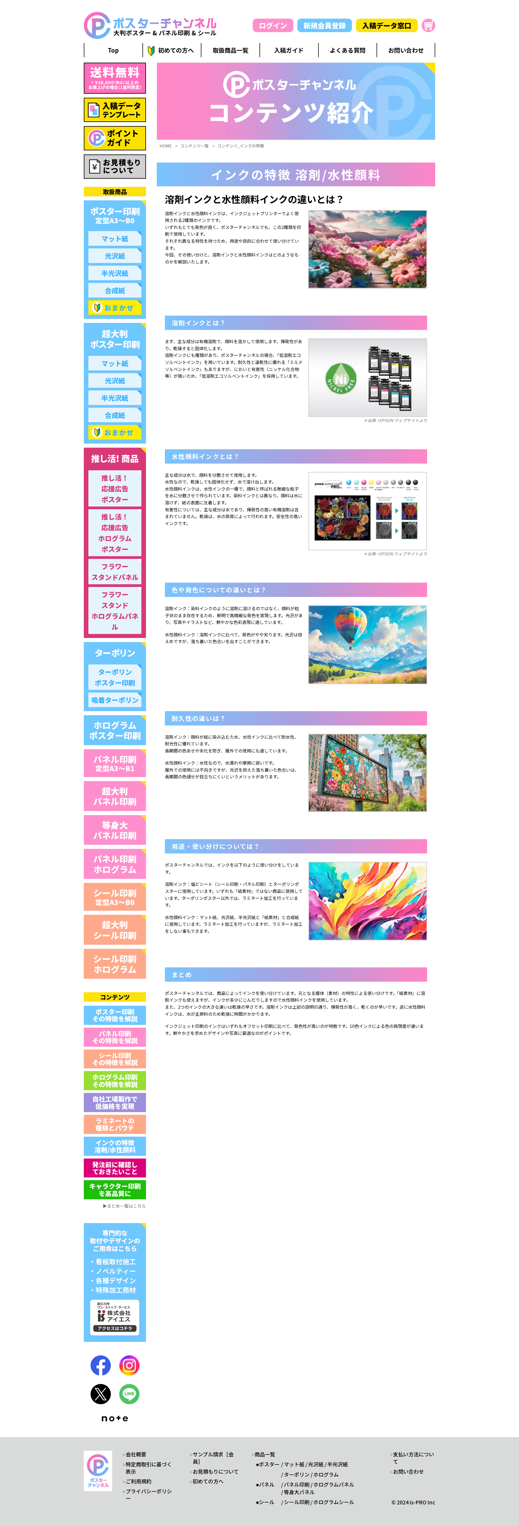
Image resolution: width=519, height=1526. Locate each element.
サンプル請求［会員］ (213, 1458)
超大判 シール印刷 (115, 929)
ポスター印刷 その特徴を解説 (115, 1015)
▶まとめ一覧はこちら (124, 1206)
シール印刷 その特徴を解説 (115, 1059)
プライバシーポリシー (149, 1495)
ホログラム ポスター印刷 (115, 730)
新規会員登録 (325, 25)
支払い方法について (413, 1458)
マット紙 (294, 1464)
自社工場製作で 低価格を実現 (115, 1102)
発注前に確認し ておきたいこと (115, 1168)
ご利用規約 (138, 1481)
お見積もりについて (216, 1471)
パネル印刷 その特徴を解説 (115, 1037)
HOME (165, 145)
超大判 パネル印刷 (115, 796)
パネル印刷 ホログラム (115, 863)
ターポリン (297, 1474)
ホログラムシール (333, 1501)
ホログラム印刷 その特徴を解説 (115, 1080)
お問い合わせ (408, 1471)
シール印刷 (115, 896)
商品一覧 (265, 1454)
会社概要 (136, 1454)
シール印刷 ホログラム (115, 963)
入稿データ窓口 (386, 25)
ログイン (273, 25)
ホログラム (326, 1474)
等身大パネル (299, 1491)
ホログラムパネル (333, 1484)
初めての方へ (208, 1481)
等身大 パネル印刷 (115, 830)
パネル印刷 (115, 763)
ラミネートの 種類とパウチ (114, 1124)
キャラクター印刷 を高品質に (115, 1189)
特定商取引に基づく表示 (149, 1468)
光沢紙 (316, 1464)
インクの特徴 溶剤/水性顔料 (115, 1146)
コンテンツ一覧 (194, 145)
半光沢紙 (337, 1464)
